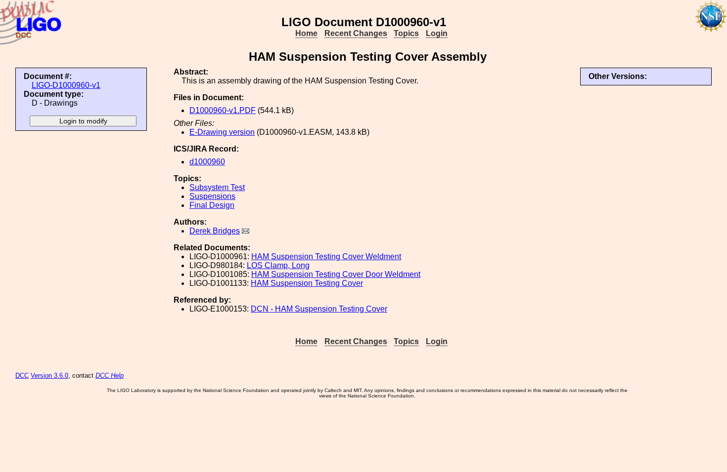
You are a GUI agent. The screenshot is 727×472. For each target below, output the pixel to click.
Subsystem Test (217, 187)
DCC (22, 375)
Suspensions (212, 196)
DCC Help (109, 375)
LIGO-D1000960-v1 (66, 85)
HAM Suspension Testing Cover (307, 283)
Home (306, 33)
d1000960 (207, 161)
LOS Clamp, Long (278, 265)
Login (437, 33)
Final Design (211, 205)
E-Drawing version (222, 132)
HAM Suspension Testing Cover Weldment (326, 256)
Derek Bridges (214, 231)
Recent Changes (355, 33)
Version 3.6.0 (49, 375)
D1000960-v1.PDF (222, 110)
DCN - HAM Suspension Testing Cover (319, 309)
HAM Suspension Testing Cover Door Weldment (335, 274)
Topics (406, 33)
